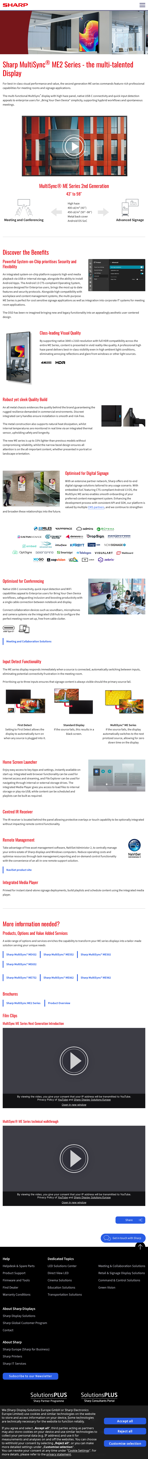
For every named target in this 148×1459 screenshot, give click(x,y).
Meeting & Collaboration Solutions (121, 1266)
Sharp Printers (12, 1356)
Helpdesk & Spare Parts (19, 1266)
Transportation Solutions (65, 1294)
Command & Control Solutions (119, 1280)
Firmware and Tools (16, 1280)
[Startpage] (15, 5)
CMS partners (96, 507)
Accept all (125, 1421)
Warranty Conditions (17, 1294)
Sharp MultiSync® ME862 (58, 978)
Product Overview (59, 1003)
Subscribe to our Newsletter (30, 1376)
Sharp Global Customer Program (25, 1323)
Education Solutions (61, 1287)
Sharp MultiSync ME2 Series (23, 1003)
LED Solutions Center (62, 1266)
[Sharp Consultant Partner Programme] (99, 1397)
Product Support (14, 1273)
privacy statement (58, 1454)
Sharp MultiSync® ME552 (58, 955)
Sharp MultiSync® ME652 (21, 964)
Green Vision (106, 1287)
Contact (8, 1330)
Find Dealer (10, 1287)
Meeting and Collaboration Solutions (28, 641)
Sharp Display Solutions (19, 1316)
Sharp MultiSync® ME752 (21, 978)
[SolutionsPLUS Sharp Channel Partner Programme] (49, 1397)
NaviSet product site (19, 870)
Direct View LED (58, 1273)
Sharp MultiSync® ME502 (96, 955)
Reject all (125, 1431)
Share (129, 1220)
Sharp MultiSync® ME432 (21, 955)
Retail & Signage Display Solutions (121, 1273)
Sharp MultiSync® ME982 (96, 978)
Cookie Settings (78, 1450)
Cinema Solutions (60, 1280)
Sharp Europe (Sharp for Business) (26, 1349)
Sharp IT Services (14, 1363)
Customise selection (125, 1443)
